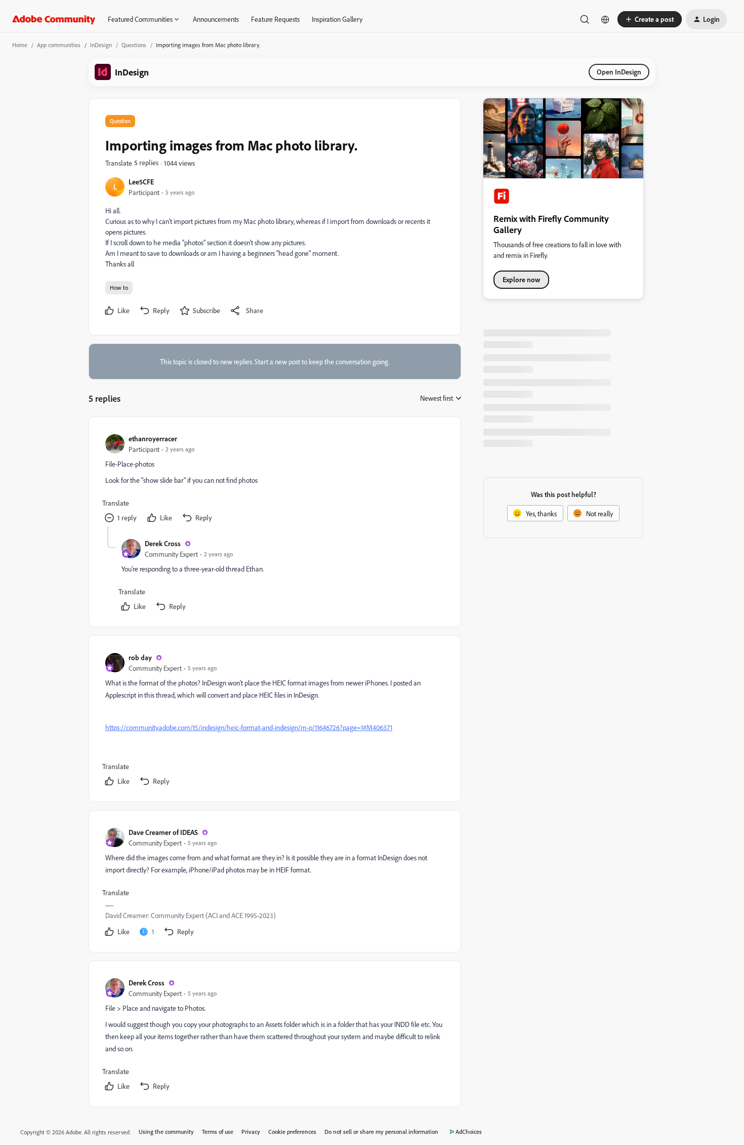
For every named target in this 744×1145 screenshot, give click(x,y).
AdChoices (469, 1131)
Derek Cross (163, 543)
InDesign (101, 45)
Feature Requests (275, 19)
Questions (133, 45)
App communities (58, 45)
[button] (649, 19)
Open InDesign (619, 71)
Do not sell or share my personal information (381, 1131)
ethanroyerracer (153, 438)
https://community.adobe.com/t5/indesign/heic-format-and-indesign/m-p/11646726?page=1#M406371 (248, 727)
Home (19, 45)
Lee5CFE (141, 181)
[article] (274, 479)
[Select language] (605, 19)
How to (119, 287)
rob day (140, 657)
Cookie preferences (292, 1131)
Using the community (166, 1131)
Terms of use (217, 1131)
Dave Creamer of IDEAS (163, 832)
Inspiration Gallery (337, 19)
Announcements (216, 19)
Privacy (250, 1131)
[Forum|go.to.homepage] (54, 19)
